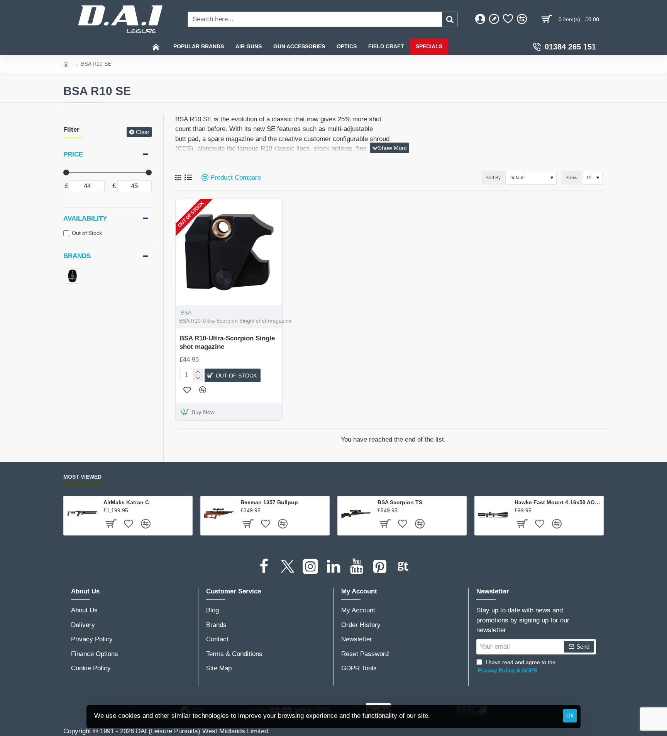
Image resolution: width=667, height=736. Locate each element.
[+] (197, 372)
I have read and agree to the (516, 666)
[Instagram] (310, 566)
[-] (197, 378)
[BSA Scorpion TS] (355, 514)
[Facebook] (264, 566)
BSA (186, 312)
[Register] (494, 19)
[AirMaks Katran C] (81, 514)
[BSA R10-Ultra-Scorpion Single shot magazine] (229, 252)
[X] (287, 566)
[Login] (480, 19)
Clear (142, 132)
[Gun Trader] (403, 566)
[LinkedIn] (333, 566)
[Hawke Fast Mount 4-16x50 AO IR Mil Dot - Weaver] (492, 514)
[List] (188, 177)
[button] (187, 390)
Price (73, 154)
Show (571, 177)
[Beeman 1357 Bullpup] (218, 514)
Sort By (493, 177)
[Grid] (178, 178)
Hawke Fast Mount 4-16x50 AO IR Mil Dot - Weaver (558, 502)
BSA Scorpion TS (400, 502)
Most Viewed (82, 477)
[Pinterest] (380, 566)
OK (570, 715)
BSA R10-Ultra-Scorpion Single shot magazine (227, 342)
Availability (85, 218)
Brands (77, 256)
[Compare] (522, 19)
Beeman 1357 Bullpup (269, 502)
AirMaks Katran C (126, 502)
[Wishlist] (508, 19)
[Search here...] (449, 19)
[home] (66, 63)
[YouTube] (356, 566)
